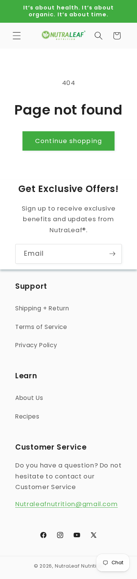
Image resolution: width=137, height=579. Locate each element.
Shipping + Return (42, 308)
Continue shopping (68, 141)
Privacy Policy (36, 345)
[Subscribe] (112, 254)
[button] (17, 36)
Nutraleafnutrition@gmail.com (66, 504)
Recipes (27, 416)
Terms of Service (41, 327)
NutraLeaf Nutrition (79, 566)
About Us (29, 398)
